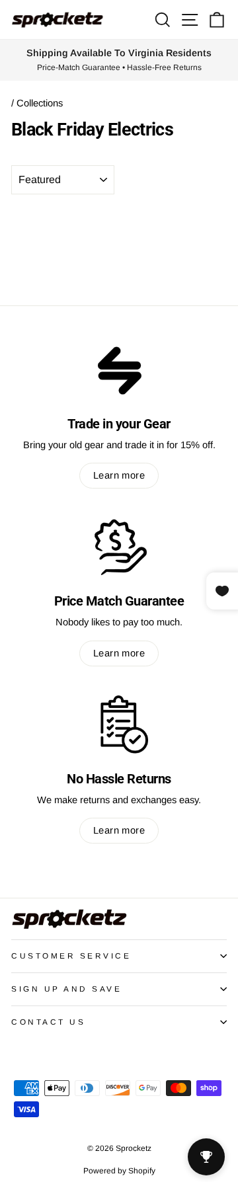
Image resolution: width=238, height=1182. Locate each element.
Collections (40, 103)
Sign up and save (66, 988)
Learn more (119, 475)
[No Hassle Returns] (119, 725)
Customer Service (71, 955)
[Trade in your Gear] (119, 370)
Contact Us (48, 1021)
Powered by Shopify (119, 1170)
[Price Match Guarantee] (119, 547)
